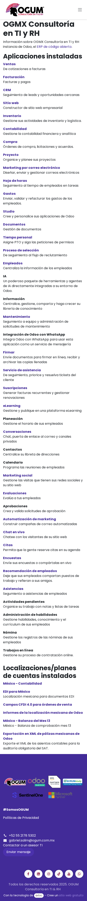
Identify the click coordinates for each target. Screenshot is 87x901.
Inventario (12, 116)
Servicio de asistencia (22, 370)
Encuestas (12, 558)
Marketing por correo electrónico (31, 167)
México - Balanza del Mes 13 (26, 720)
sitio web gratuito (71, 895)
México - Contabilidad (22, 683)
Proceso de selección (21, 250)
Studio (9, 211)
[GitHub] (79, 874)
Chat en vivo (14, 532)
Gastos (9, 193)
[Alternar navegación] (80, 10)
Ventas (9, 64)
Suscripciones (15, 388)
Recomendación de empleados (30, 571)
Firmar (9, 352)
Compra (10, 141)
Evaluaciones (14, 493)
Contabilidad (15, 129)
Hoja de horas (15, 180)
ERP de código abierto (54, 46)
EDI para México (16, 691)
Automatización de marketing (29, 519)
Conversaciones (17, 431)
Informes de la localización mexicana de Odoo (43, 712)
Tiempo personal (17, 237)
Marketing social (17, 475)
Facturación (13, 77)
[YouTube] (69, 874)
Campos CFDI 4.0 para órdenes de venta (37, 704)
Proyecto (11, 154)
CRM (7, 90)
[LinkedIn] (59, 874)
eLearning (11, 405)
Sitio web (11, 103)
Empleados (12, 263)
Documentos (14, 224)
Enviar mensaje (18, 852)
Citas (8, 545)
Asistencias (13, 588)
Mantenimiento (16, 316)
